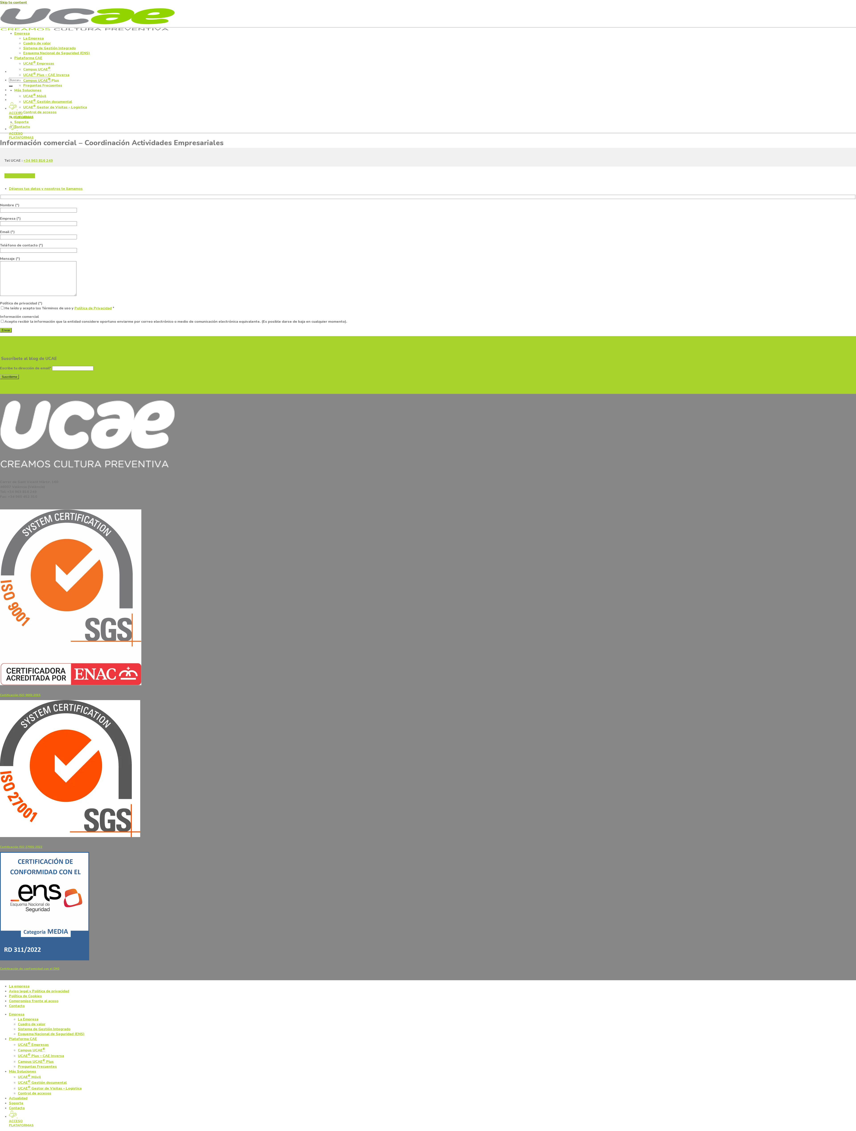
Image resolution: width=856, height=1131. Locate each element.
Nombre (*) (9, 205)
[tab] (46, 188)
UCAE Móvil (34, 96)
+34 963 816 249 (38, 160)
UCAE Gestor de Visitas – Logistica (55, 107)
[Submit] (10, 86)
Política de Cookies (25, 996)
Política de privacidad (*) (57, 306)
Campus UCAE (37, 69)
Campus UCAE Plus (41, 80)
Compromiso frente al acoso (33, 1001)
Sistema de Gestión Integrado (49, 48)
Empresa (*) (10, 218)
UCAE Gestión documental (47, 101)
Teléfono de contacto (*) (21, 245)
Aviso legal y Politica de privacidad (39, 991)
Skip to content (13, 2)
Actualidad (23, 117)
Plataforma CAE (28, 58)
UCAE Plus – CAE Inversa (46, 74)
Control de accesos (40, 112)
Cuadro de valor (37, 43)
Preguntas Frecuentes (42, 85)
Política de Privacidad (93, 308)
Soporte (21, 122)
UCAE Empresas (38, 63)
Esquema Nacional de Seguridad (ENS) (56, 53)
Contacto (22, 126)
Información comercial (173, 319)
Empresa (22, 33)
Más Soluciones (27, 90)
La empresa (19, 986)
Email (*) (7, 232)
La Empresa (33, 38)
